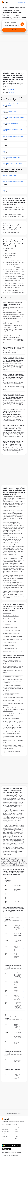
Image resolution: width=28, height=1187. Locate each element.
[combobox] (14, 23)
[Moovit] (6, 2)
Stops (16, 1136)
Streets (16, 1133)
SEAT (21, 639)
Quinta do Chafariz (8, 621)
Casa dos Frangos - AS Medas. (11, 616)
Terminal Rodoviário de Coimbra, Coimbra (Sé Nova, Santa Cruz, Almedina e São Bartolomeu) (13, 709)
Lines (16, 1129)
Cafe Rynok (17, 621)
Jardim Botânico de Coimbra (10, 651)
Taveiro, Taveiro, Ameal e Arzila (11, 718)
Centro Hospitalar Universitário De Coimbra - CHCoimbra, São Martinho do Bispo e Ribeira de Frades (13, 727)
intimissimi (17, 630)
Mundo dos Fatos (7, 633)
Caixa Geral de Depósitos (9, 642)
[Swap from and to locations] (22, 24)
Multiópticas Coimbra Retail (10, 627)
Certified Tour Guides (8, 645)
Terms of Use (5, 1152)
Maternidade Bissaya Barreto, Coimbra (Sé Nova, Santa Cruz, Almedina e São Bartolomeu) (13, 681)
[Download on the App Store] (15, 1145)
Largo (20, 651)
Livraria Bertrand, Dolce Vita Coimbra (12, 636)
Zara (12, 630)
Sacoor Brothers (7, 624)
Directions (17, 1140)
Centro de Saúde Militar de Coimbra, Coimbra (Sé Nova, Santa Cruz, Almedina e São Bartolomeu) (13, 747)
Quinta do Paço (7, 613)
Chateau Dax (6, 630)
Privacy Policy (12, 1152)
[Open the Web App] (6, 1149)
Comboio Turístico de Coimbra (11, 619)
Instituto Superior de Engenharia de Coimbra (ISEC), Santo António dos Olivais (12, 662)
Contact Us (18, 1152)
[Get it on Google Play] (6, 1145)
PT (3, 1139)
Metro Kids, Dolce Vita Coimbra (11, 639)
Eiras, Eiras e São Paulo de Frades (11, 700)
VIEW (23, 207)
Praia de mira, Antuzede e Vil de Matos (13, 697)
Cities (16, 1138)
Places (16, 1131)
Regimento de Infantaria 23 (10, 648)
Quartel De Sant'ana (18, 633)
